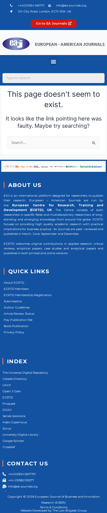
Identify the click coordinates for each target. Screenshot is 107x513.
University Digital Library (20, 434)
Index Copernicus (14, 422)
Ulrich (6, 385)
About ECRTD (14, 282)
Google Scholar (13, 441)
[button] (54, 62)
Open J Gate (11, 391)
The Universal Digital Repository (25, 372)
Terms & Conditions (53, 507)
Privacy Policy (14, 332)
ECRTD (7, 397)
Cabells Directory (14, 379)
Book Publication (16, 326)
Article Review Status (19, 313)
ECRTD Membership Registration (28, 295)
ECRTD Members (16, 289)
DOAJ (6, 410)
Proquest (8, 403)
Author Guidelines (17, 307)
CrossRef (8, 447)
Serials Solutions (13, 416)
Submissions (13, 301)
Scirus (6, 428)
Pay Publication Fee (18, 320)
